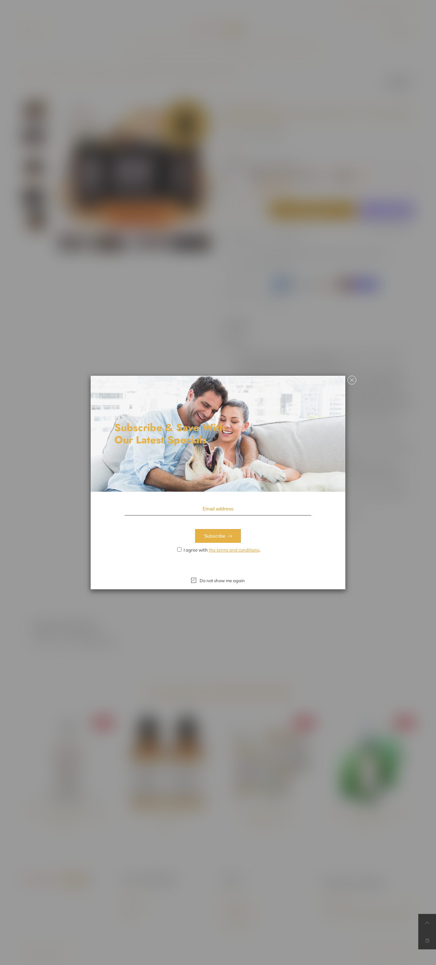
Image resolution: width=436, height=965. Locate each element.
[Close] (351, 380)
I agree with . (222, 550)
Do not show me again (222, 580)
